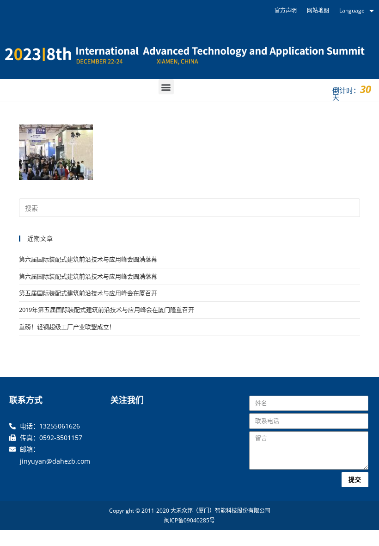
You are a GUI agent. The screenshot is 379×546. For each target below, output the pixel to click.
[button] (166, 86)
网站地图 (318, 10)
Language (352, 10)
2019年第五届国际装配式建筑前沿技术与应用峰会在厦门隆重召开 (106, 309)
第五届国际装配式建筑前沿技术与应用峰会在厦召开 (88, 293)
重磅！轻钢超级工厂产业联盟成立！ (67, 327)
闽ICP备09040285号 (189, 520)
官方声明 (286, 10)
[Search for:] (189, 207)
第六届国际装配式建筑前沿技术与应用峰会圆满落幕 (88, 259)
